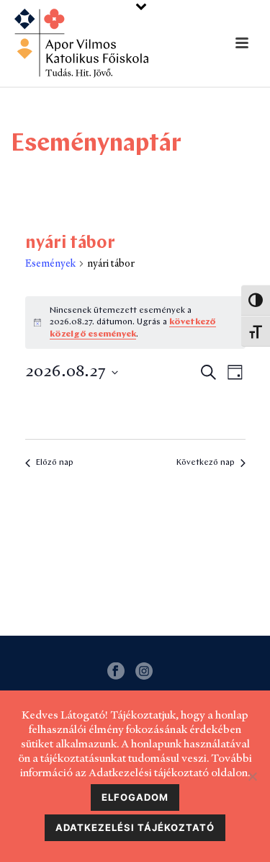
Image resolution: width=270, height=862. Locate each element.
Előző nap (54, 462)
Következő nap (205, 462)
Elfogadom (135, 797)
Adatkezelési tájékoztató (135, 827)
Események (50, 263)
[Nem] (252, 776)
